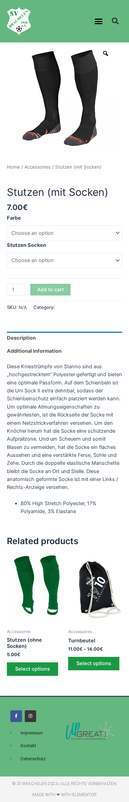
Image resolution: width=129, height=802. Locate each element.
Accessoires (37, 167)
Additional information (34, 351)
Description (21, 338)
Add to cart (50, 290)
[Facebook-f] (16, 716)
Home (13, 167)
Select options (32, 669)
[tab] (64, 338)
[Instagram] (30, 716)
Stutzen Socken (26, 245)
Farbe (14, 218)
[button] (98, 21)
